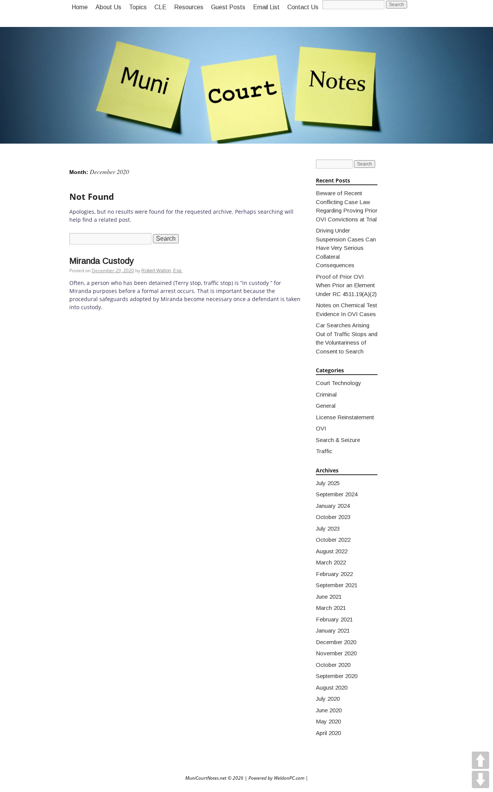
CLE (160, 7)
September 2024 (336, 494)
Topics (138, 7)
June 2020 (329, 710)
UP (480, 760)
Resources (188, 7)
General (325, 405)
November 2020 (336, 653)
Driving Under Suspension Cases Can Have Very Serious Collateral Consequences (346, 247)
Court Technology (338, 383)
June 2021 (329, 596)
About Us (108, 7)
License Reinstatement (345, 417)
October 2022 (333, 539)
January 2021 (333, 630)
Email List (266, 7)
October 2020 (333, 664)
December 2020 (336, 642)
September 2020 (336, 676)
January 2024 (333, 505)
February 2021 (334, 619)
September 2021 (336, 585)
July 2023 (328, 528)
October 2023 (333, 517)
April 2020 (328, 733)
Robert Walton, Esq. (162, 270)
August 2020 (331, 687)
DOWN (480, 779)
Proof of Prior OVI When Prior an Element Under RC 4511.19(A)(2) (346, 285)
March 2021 (331, 607)
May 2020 (328, 721)
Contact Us (303, 7)
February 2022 (334, 574)
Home (80, 7)
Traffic (324, 451)
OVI (321, 428)
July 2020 (328, 698)
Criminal (326, 394)
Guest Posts (228, 7)
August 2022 (331, 551)
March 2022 (331, 562)
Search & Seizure (338, 440)
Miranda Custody (101, 261)
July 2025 (328, 483)
